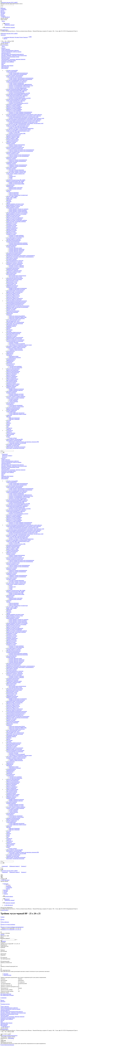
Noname (2, 934)
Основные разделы (5, 1004)
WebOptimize (11, 1038)
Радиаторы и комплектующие (8, 1017)
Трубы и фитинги (5, 1006)
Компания (8, 886)
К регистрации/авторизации (7, 1044)
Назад (9, 885)
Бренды (2, 1000)
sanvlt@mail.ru (5, 29)
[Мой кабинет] (1, 864)
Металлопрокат (4, 1024)
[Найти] (2, 7)
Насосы (2, 1020)
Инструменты (4, 1025)
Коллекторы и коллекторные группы (9, 1014)
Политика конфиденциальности (9, 1035)
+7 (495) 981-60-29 (5, 17)
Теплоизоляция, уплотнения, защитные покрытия (12, 1016)
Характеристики (7, 975)
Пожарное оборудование (6, 1022)
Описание (5, 973)
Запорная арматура (5, 1010)
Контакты (3, 1001)
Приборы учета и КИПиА (7, 1019)
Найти (2, 1040)
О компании (3, 997)
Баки (2, 1021)
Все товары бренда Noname (7, 995)
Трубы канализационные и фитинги (9, 1007)
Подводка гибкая (5, 1015)
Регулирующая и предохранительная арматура (12, 1011)
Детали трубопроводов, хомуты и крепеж (10, 1009)
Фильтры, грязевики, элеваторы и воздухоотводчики (13, 1012)
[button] (3, 941)
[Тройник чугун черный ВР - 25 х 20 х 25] (11, 929)
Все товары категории (6, 994)
